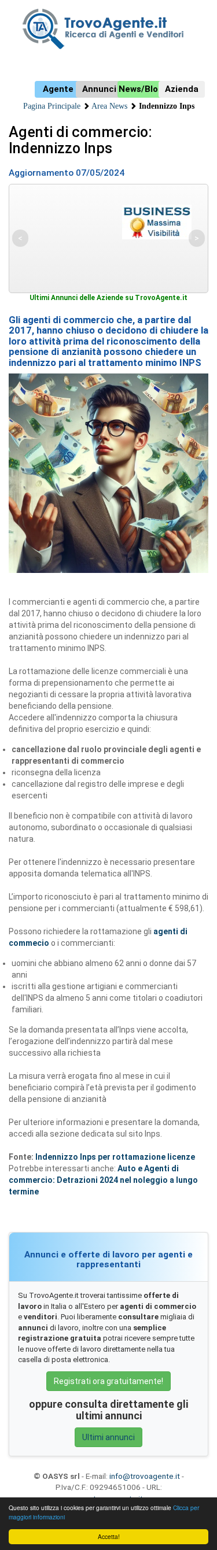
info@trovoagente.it (144, 1476)
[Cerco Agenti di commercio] (108, 29)
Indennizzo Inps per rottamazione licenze (115, 1156)
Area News (109, 106)
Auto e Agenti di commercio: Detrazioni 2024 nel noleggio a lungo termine (103, 1180)
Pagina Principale (51, 106)
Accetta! (109, 1536)
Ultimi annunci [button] (108, 1437)
